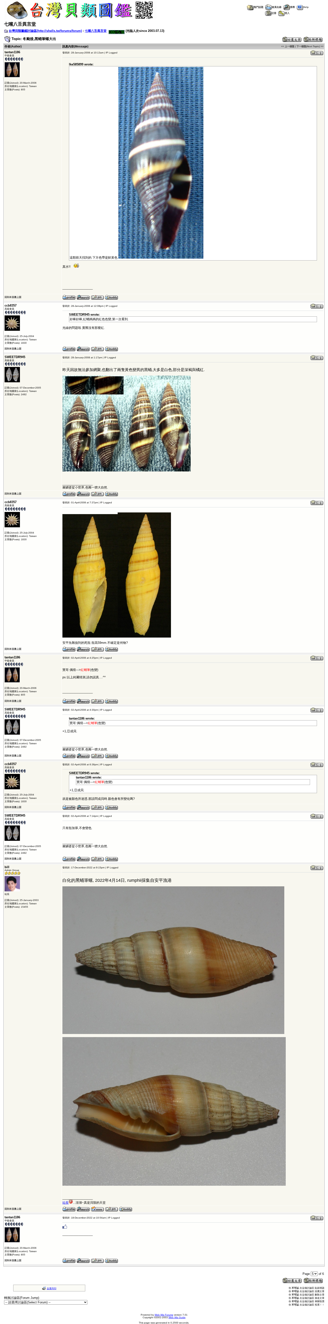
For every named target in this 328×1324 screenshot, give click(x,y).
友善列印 (51, 1288)
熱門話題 (258, 7)
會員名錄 (276, 7)
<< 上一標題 (287, 46)
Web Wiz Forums (164, 1314)
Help (306, 7)
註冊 (274, 13)
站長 (65, 1202)
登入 (287, 13)
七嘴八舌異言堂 (96, 31)
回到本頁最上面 (13, 297)
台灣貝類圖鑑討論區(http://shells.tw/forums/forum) (45, 31)
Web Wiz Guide (177, 1317)
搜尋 (292, 7)
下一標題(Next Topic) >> (310, 46)
